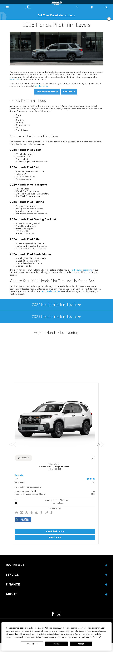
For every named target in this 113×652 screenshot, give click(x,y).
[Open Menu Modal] (7, 7)
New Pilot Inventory (47, 92)
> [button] (99, 444)
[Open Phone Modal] (78, 7)
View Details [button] (55, 537)
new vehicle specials (50, 291)
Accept (81, 644)
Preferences (32, 644)
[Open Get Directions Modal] (92, 7)
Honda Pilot (15, 80)
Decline (56, 644)
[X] (58, 614)
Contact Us (69, 92)
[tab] (56, 305)
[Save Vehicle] (93, 458)
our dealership (41, 86)
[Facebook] (53, 614)
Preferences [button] (95, 637)
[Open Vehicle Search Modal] (106, 7)
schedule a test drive (82, 270)
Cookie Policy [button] (35, 637)
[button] (109, 19)
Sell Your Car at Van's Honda (56, 15)
